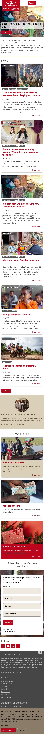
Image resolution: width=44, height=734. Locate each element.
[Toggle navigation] (40, 3)
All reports (6, 391)
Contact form (5, 692)
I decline (22, 730)
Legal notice (5, 695)
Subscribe (8, 622)
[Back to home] (11, 5)
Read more (6, 32)
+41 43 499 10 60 (6, 686)
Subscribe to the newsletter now (11, 673)
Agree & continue (9, 730)
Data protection (6, 697)
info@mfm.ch (5, 689)
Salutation (6, 586)
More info (4, 725)
